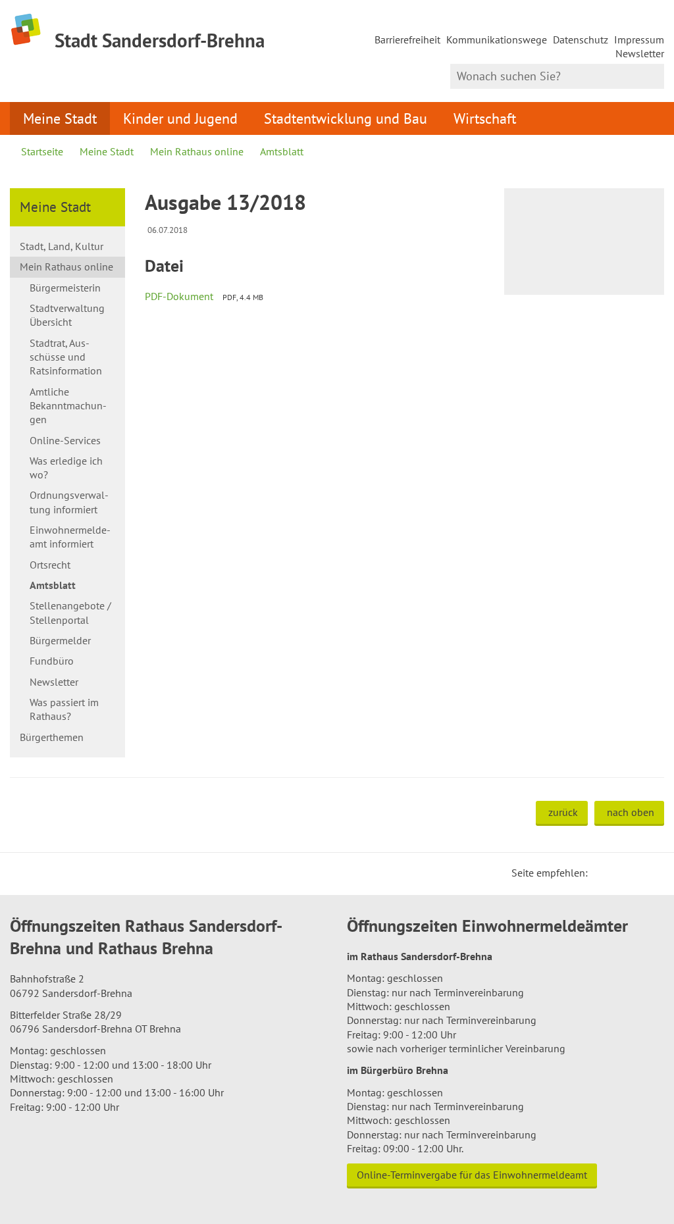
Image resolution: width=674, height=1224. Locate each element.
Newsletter (639, 53)
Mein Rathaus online (197, 151)
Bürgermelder (60, 640)
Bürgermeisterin (65, 287)
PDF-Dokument (179, 296)
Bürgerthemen (52, 737)
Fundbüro (52, 660)
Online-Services (65, 440)
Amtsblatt (281, 151)
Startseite (42, 151)
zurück (563, 812)
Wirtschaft (485, 118)
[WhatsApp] (649, 872)
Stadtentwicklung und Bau (345, 118)
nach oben (630, 812)
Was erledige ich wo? (66, 467)
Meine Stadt (60, 118)
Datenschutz (580, 39)
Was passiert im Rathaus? (64, 709)
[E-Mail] (634, 872)
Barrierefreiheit (407, 39)
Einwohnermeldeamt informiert (70, 536)
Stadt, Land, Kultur (61, 246)
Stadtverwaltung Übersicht (67, 314)
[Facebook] (618, 872)
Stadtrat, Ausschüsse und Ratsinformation (66, 357)
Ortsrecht (50, 564)
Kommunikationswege (496, 39)
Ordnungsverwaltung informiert (69, 501)
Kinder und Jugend (180, 118)
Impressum (639, 39)
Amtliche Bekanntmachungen (68, 405)
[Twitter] (602, 872)
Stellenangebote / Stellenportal (70, 612)
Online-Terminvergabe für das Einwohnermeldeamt (472, 1174)
